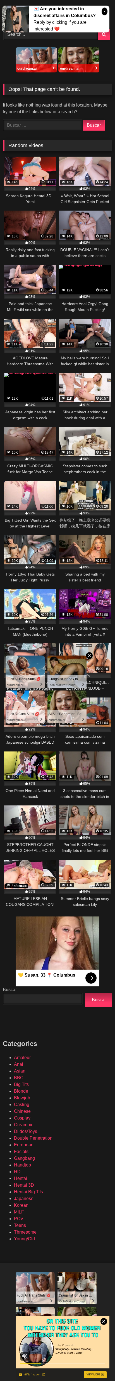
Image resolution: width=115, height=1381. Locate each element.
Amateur (22, 1057)
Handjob (22, 1165)
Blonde (21, 1091)
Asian (19, 1071)
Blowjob (22, 1097)
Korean (21, 1205)
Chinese (22, 1111)
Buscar (10, 989)
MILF (19, 1212)
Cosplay (22, 1118)
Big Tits (21, 1084)
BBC (18, 1077)
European (23, 1144)
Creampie (23, 1124)
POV (18, 1218)
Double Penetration (33, 1138)
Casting (21, 1104)
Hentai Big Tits (28, 1191)
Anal (18, 1064)
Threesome (25, 1232)
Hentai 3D (24, 1185)
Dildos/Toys (25, 1131)
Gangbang (24, 1158)
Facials (21, 1151)
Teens (20, 1225)
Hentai (20, 1178)
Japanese (23, 1198)
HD (17, 1171)
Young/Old (24, 1238)
